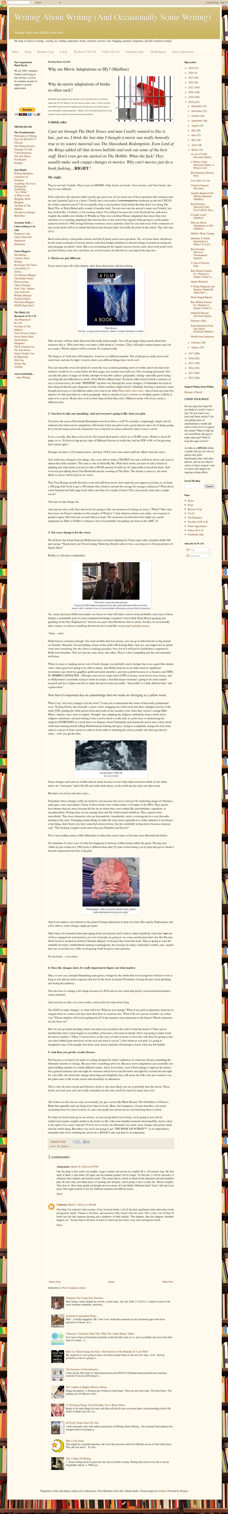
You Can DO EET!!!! (25, 139)
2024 (191, 72)
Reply (60, 1193)
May (194, 140)
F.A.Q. (64, 51)
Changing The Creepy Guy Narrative (84, 1298)
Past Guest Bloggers (24, 302)
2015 (191, 363)
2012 (191, 377)
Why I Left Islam (75, 1440)
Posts (192, 549)
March (195, 149)
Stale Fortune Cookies (25, 333)
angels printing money (137, 625)
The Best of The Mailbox (22, 207)
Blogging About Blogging (22, 200)
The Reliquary (158, 51)
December (196, 106)
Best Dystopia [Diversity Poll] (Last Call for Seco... (203, 207)
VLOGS (18, 367)
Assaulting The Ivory (25, 183)
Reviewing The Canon (25, 265)
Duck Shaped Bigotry (202, 297)
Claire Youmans (22, 285)
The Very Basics (22, 156)
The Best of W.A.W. (85, 51)
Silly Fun (19, 360)
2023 (191, 77)
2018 (191, 102)
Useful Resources (23, 152)
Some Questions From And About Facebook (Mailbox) (202, 328)
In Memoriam (21, 356)
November (197, 111)
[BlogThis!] (78, 1142)
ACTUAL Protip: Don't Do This (82, 1422)
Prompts (18, 163)
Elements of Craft (23, 149)
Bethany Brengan (23, 295)
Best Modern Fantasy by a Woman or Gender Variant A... (202, 273)
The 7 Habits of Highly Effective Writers (86, 1387)
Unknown (62, 1204)
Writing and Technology (20, 188)
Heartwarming (21, 281)
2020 (191, 92)
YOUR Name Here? (24, 305)
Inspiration (19, 240)
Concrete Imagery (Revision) (200, 187)
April (194, 145)
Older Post (167, 1281)
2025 (191, 68)
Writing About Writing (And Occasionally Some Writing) (112, 16)
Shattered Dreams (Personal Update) (201, 314)
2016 (191, 358)
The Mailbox (63, 1146)
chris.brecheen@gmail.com (91, 99)
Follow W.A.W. (111, 51)
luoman (162, 1491)
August (195, 125)
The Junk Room (22, 350)
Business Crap (45, 51)
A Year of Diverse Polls (200, 264)
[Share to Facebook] (85, 1142)
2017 (191, 353)
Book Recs (19, 215)
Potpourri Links (22, 233)
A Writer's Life (22, 195)
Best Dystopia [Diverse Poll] (202, 174)
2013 (191, 373)
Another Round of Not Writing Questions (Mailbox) (202, 196)
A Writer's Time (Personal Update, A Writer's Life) (202, 165)
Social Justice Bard (23, 336)
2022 (191, 82)
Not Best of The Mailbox (22, 328)
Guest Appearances (183, 51)
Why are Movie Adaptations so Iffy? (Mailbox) (202, 225)
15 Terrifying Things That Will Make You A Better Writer (95, 1405)
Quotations (19, 244)
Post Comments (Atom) (74, 1287)
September (197, 120)
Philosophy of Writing (25, 136)
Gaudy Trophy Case (24, 353)
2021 (191, 87)
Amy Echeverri (22, 292)
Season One (20, 363)
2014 (191, 368)
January (195, 347)
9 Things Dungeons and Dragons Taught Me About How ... (203, 289)
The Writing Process (24, 146)
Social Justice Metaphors (21, 341)
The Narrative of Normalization (82, 1369)
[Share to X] (81, 1142)
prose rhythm (130, 394)
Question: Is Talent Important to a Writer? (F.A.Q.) (200, 241)
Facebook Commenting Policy (81, 1315)
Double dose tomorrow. (202, 336)
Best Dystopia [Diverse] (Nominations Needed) (199, 253)
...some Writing (22, 377)
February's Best (198, 320)
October (195, 115)
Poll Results (20, 159)
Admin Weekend (199, 281)
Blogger (184, 1491)
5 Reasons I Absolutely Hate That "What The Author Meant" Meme (100, 1333)
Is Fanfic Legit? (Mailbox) (199, 216)
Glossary (18, 142)
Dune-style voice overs (131, 390)
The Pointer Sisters (23, 278)
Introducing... (21, 254)
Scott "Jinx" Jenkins (24, 288)
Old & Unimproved (24, 346)
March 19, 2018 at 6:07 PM (84, 1166)
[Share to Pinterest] (88, 1142)
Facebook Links (135, 51)
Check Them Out (23, 237)
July (193, 130)
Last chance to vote (200, 180)
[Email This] (74, 1142)
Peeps (28, 51)
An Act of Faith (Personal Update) (201, 155)
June (194, 135)
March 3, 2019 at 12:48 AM (82, 1204)
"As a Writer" (21, 192)
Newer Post (55, 1281)
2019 (191, 97)
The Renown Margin (24, 212)
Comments (194, 555)
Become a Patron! (194, 392)
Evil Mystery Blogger (25, 275)
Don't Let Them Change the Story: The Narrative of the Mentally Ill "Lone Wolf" (107, 1351)
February (196, 342)
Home (15, 51)
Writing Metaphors (23, 173)
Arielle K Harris (22, 298)
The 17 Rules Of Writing (78, 1458)
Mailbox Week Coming (202, 233)
